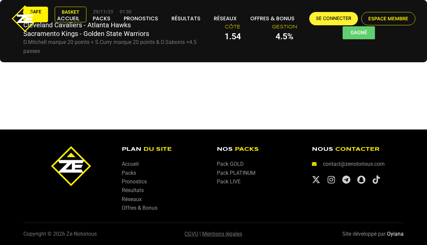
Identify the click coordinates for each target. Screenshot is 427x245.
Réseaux (225, 18)
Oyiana (395, 234)
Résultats (185, 18)
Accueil (68, 18)
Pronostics (141, 18)
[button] (388, 18)
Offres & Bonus (272, 18)
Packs (101, 18)
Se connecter (333, 18)
